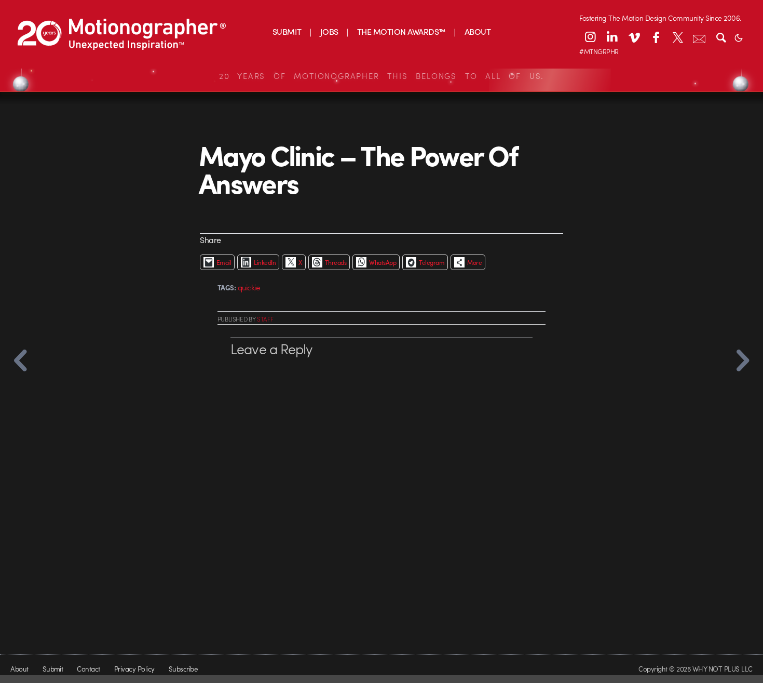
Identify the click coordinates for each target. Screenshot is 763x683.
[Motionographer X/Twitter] (677, 37)
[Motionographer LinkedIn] (612, 37)
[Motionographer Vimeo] (633, 37)
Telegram (431, 262)
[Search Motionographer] (721, 37)
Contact (88, 668)
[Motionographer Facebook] (655, 37)
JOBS (329, 31)
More (474, 262)
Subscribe (183, 668)
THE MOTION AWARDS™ (401, 31)
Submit (53, 668)
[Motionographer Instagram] (590, 37)
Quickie (249, 287)
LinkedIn (265, 262)
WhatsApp (382, 262)
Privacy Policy (134, 668)
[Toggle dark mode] (738, 37)
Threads (335, 262)
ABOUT (478, 31)
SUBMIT (287, 31)
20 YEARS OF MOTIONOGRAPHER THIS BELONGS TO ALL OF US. (381, 76)
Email (223, 262)
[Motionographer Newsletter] (699, 37)
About (19, 668)
